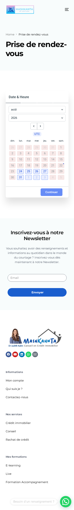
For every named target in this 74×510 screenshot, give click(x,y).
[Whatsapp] (28, 354)
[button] (21, 172)
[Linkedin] (22, 354)
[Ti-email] (35, 354)
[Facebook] (8, 354)
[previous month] (33, 126)
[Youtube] (15, 354)
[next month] (40, 126)
